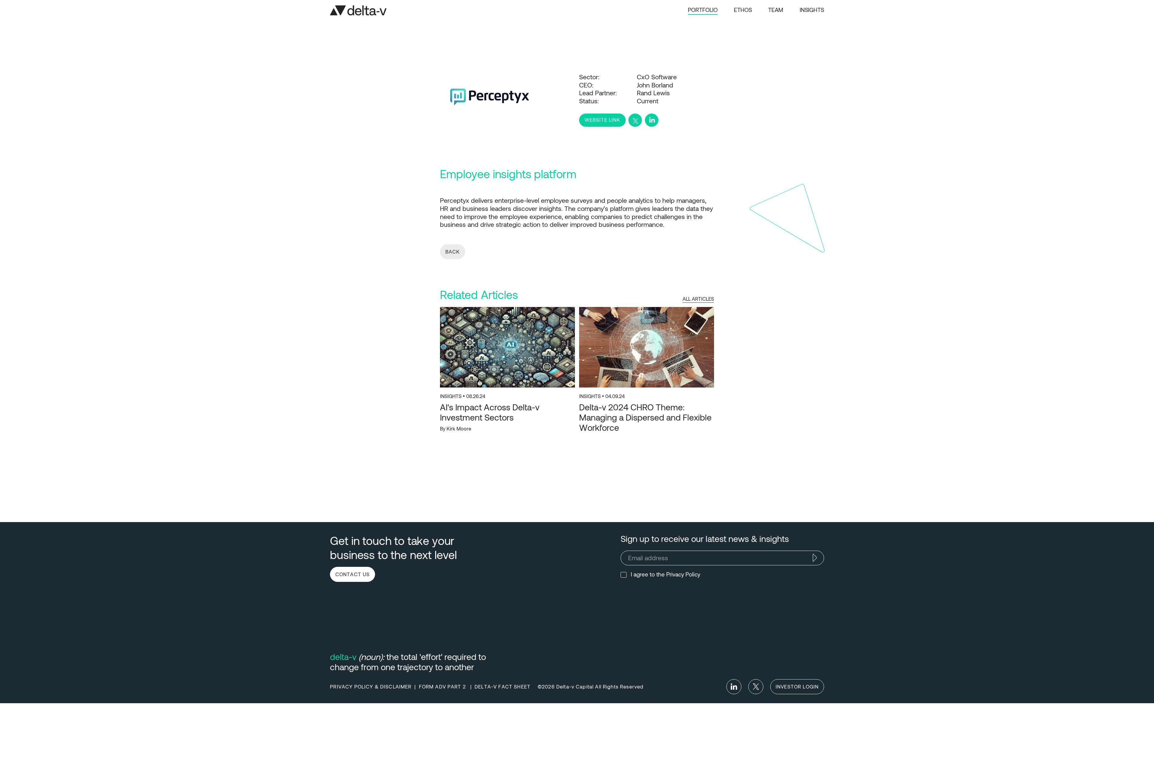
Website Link (603, 120)
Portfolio (703, 9)
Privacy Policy (683, 574)
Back (452, 251)
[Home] (358, 10)
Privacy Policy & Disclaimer (370, 686)
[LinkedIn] (733, 686)
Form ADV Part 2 (443, 686)
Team (775, 9)
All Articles (698, 299)
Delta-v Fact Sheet (502, 686)
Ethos (743, 9)
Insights (812, 9)
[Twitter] (755, 686)
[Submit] (815, 558)
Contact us (352, 574)
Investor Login (797, 686)
